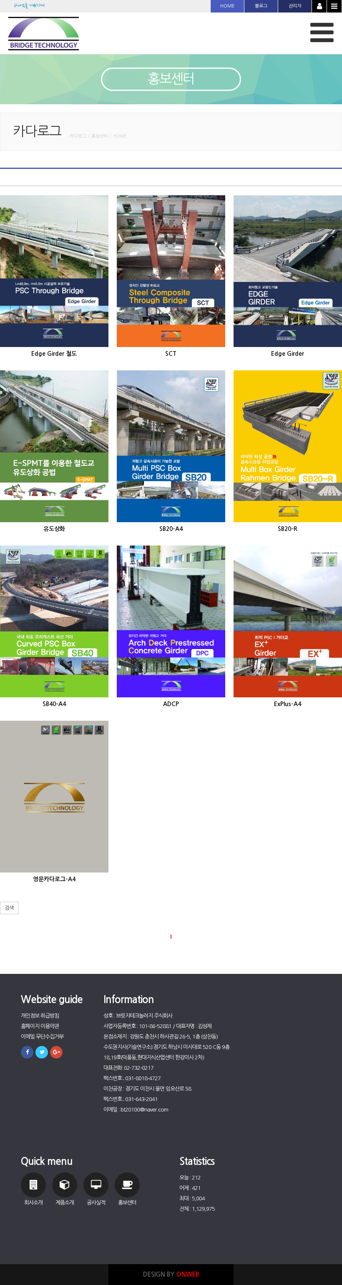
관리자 (295, 6)
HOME (227, 6)
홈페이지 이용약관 (40, 1026)
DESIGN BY (171, 1274)
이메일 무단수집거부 (42, 1036)
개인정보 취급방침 (40, 1015)
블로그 (261, 6)
